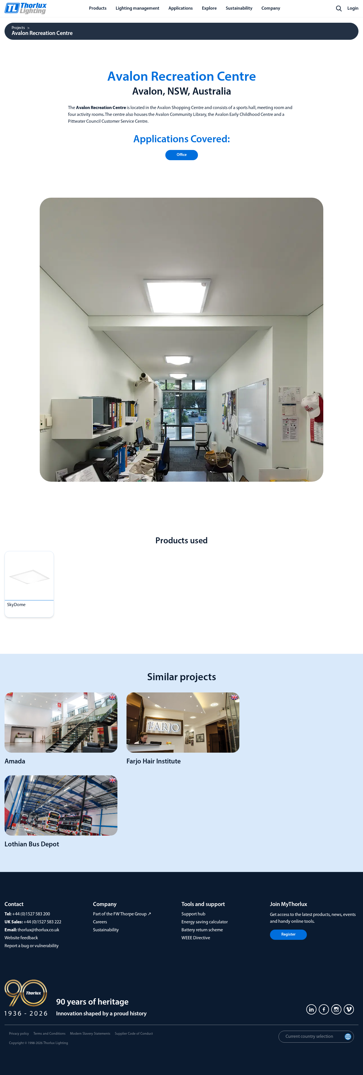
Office (182, 155)
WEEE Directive (196, 938)
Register (288, 934)
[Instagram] (336, 1009)
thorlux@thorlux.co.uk (38, 930)
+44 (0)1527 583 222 (42, 922)
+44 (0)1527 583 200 (31, 914)
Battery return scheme (202, 930)
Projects (18, 28)
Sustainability (106, 930)
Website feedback (21, 938)
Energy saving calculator (205, 922)
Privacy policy (19, 1034)
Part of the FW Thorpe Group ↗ (122, 914)
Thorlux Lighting (55, 1043)
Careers (100, 922)
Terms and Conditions (49, 1034)
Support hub (193, 914)
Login (352, 8)
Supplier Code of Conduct (134, 1034)
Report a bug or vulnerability (32, 946)
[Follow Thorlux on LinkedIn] (311, 1009)
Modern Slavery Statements (90, 1034)
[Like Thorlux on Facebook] (323, 1009)
